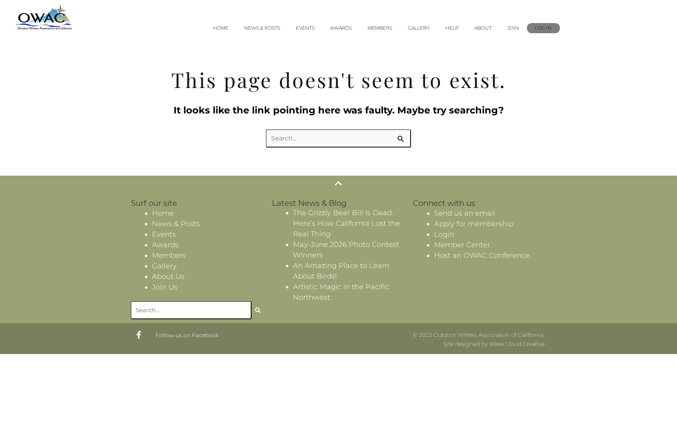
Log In (543, 28)
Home (220, 28)
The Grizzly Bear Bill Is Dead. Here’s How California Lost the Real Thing (346, 223)
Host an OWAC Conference (482, 255)
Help (452, 28)
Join (513, 28)
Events (305, 28)
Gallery (419, 28)
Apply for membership (474, 223)
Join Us (164, 287)
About (483, 28)
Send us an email (464, 213)
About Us (168, 276)
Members (379, 28)
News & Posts (262, 28)
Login (444, 234)
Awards (341, 28)
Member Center (462, 245)
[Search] (258, 310)
